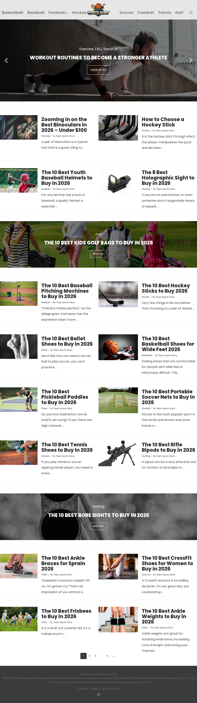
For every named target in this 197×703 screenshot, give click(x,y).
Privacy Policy (110, 688)
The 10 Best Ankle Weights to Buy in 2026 (164, 616)
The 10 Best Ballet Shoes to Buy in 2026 (67, 341)
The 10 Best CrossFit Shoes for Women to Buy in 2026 (167, 563)
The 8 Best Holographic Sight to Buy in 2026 (168, 178)
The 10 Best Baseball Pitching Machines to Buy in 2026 (67, 291)
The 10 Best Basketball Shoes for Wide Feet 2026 (168, 344)
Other (44, 350)
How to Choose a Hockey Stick (163, 122)
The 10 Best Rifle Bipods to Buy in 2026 (168, 447)
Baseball (45, 189)
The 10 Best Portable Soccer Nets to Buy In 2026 (168, 397)
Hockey (145, 130)
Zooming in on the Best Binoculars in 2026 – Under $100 (64, 125)
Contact (83, 688)
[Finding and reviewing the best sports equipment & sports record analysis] (99, 10)
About (95, 688)
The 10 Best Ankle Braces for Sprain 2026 (63, 563)
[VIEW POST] (19, 127)
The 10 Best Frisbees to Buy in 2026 (66, 614)
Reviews (45, 456)
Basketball (147, 355)
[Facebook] (98, 694)
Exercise (146, 574)
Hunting (45, 136)
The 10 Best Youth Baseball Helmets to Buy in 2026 (66, 178)
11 (107, 656)
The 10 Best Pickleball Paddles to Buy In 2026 (64, 397)
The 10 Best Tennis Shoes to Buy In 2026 (67, 447)
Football (146, 408)
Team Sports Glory (65, 136)
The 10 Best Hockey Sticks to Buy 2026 (166, 288)
